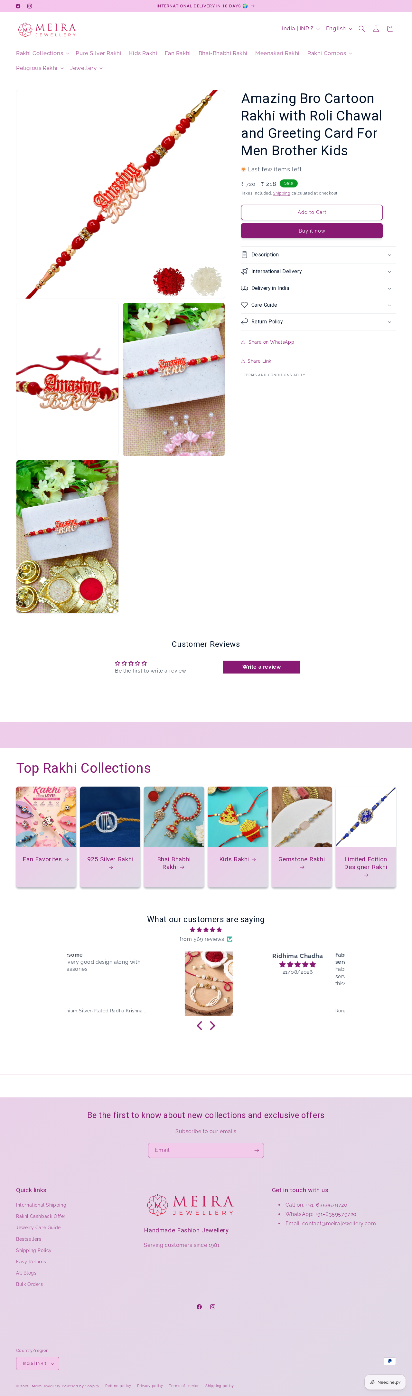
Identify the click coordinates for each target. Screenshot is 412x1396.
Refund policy (118, 1386)
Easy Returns (31, 1261)
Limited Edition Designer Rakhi (365, 862)
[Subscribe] (256, 1150)
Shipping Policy (34, 1250)
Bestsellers (29, 1239)
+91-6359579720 (336, 1214)
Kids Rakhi (234, 859)
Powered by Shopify (80, 1386)
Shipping (281, 193)
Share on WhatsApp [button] (271, 342)
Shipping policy (219, 1386)
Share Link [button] (259, 361)
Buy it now (312, 231)
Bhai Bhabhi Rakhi (174, 862)
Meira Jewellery (46, 1386)
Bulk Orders (29, 1284)
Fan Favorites (42, 859)
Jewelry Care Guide (38, 1227)
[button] (42, 53)
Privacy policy (150, 1386)
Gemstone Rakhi (302, 859)
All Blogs (26, 1273)
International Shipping (41, 1205)
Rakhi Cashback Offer (41, 1216)
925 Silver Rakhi (110, 859)
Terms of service (184, 1386)
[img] (206, 929)
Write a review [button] (261, 667)
